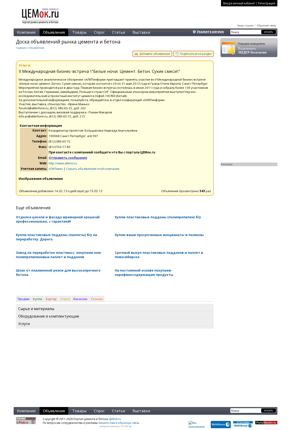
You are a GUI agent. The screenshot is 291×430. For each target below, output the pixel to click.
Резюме (97, 299)
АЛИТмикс (56, 169)
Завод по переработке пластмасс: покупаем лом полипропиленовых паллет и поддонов (58, 254)
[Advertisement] (115, 369)
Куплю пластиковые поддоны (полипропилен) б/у (158, 217)
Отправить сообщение (68, 158)
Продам (23, 299)
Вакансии (80, 299)
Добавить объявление (154, 54)
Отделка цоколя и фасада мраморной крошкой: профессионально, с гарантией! (58, 219)
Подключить (252, 48)
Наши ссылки (245, 25)
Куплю (37, 299)
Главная (21, 47)
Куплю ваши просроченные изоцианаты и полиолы (159, 235)
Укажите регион (210, 32)
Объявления (54, 32)
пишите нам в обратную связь (118, 423)
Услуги (65, 299)
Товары (79, 32)
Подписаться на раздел (195, 54)
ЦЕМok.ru (115, 419)
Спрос (99, 32)
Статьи (118, 32)
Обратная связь (266, 25)
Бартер (51, 299)
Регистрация (266, 3)
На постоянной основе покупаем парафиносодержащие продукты (144, 272)
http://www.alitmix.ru (63, 163)
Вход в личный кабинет (239, 3)
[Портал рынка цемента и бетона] (40, 24)
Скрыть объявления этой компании (92, 169)
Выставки (141, 32)
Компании (26, 32)
